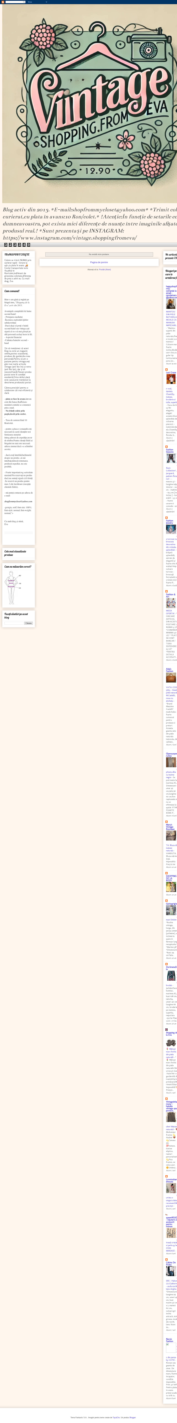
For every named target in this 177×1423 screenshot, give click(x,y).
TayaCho (116, 1418)
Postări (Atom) (105, 270)
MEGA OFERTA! (170, 612)
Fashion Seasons (170, 450)
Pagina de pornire (99, 262)
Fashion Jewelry (169, 521)
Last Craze (171, 372)
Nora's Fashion (169, 1340)
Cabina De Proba (171, 1263)
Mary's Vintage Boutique (170, 826)
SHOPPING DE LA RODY (171, 878)
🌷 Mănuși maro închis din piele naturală (171, 1053)
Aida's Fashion (169, 670)
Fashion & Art (170, 595)
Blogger (133, 1418)
